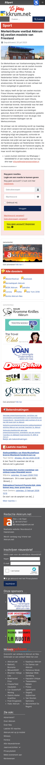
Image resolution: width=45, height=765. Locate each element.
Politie (19, 292)
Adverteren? (9, 717)
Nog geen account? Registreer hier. (21, 225)
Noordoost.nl (26, 529)
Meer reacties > (10, 501)
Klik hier (19, 402)
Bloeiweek (27, 279)
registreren (8, 183)
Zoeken (40, 19)
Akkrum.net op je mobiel (14, 732)
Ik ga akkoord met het (21, 578)
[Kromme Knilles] (22, 312)
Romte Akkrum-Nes (13, 296)
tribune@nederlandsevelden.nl (26, 161)
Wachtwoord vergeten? (14, 215)
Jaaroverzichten (11, 747)
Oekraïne (26, 287)
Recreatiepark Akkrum (15, 283)
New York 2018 (33, 292)
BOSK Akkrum (11, 287)
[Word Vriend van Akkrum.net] (22, 253)
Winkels (7, 736)
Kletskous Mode (33, 670)
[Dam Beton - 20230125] (22, 366)
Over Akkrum (9, 721)
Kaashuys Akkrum (33, 661)
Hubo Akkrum (14, 704)
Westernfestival (12, 279)
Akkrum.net (12, 661)
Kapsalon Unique (33, 678)
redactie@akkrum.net (24, 524)
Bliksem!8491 (13, 670)
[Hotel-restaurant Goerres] (22, 392)
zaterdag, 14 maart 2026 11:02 (24, 475)
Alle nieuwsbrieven (12, 743)
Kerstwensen (9, 758)
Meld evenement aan (13, 755)
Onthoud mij (12, 202)
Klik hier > (19, 265)
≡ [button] (43, 2)
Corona (8, 292)
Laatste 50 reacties (12, 728)
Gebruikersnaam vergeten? (15, 219)
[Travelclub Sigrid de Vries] (22, 337)
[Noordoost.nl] (22, 325)
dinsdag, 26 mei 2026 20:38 (27, 458)
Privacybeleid (32, 578)
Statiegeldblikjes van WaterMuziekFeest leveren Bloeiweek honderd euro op (21, 453)
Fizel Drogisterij (14, 701)
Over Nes (8, 725)
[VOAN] (22, 352)
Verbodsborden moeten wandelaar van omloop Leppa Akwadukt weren (20, 471)
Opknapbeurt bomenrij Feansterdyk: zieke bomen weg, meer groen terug (22, 486)
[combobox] (21, 19)
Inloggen (22, 208)
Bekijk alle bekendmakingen (15, 439)
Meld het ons (31, 657)
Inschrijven (10, 584)
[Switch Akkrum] (22, 377)
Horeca (7, 740)
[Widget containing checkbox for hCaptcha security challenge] (21, 570)
